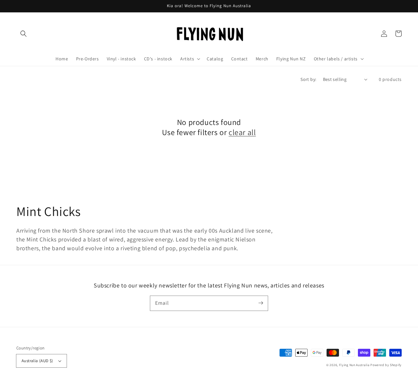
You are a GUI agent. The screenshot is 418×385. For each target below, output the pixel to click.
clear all (242, 132)
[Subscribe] (260, 303)
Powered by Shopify (386, 365)
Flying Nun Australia (354, 365)
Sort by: (308, 79)
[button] (23, 33)
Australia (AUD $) (37, 360)
